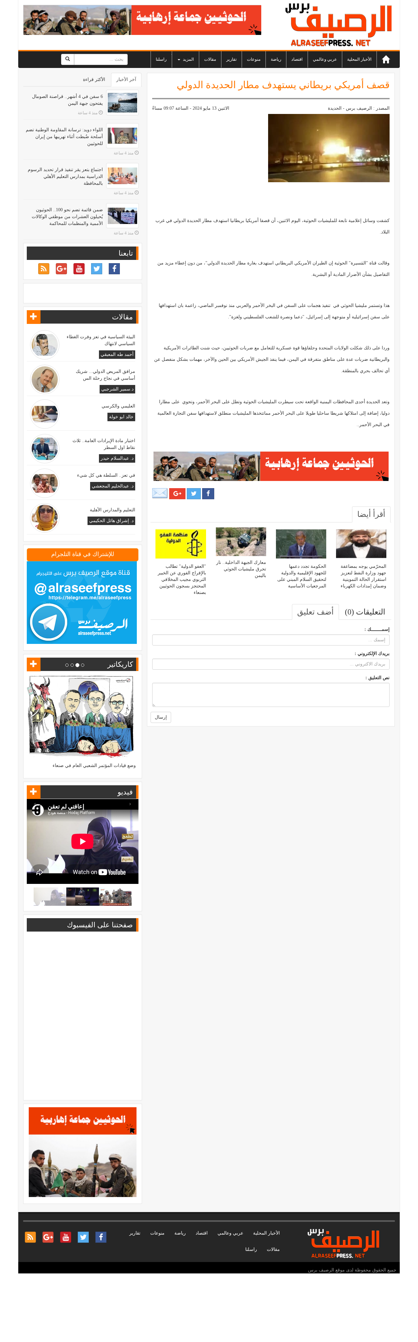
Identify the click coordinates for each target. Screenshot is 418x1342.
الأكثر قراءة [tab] (94, 79)
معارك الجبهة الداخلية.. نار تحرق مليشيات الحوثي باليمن (241, 569)
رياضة (276, 59)
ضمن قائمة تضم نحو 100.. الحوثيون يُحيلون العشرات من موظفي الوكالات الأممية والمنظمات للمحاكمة (67, 216)
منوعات (254, 59)
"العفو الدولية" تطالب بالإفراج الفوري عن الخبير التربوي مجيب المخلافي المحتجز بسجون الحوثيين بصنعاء (182, 579)
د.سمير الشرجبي (117, 389)
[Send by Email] (160, 493)
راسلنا (161, 59)
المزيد (188, 59)
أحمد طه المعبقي (117, 354)
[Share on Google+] (177, 493)
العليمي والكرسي (118, 406)
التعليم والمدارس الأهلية (112, 509)
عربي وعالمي (325, 59)
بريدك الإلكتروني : (372, 653)
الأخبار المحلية (359, 59)
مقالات (210, 59)
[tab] (371, 514)
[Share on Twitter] (194, 493)
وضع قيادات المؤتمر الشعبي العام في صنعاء (94, 765)
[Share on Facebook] (208, 493)
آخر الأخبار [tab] (126, 79)
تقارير (231, 59)
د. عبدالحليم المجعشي (113, 486)
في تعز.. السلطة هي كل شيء (106, 475)
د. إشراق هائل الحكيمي (111, 520)
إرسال (161, 717)
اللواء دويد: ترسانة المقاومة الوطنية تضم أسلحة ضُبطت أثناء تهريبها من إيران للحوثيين (64, 136)
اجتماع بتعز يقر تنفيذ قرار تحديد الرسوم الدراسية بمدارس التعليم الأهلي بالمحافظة (65, 176)
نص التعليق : (377, 677)
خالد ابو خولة (121, 416)
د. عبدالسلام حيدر (117, 458)
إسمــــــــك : (377, 629)
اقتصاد (297, 59)
